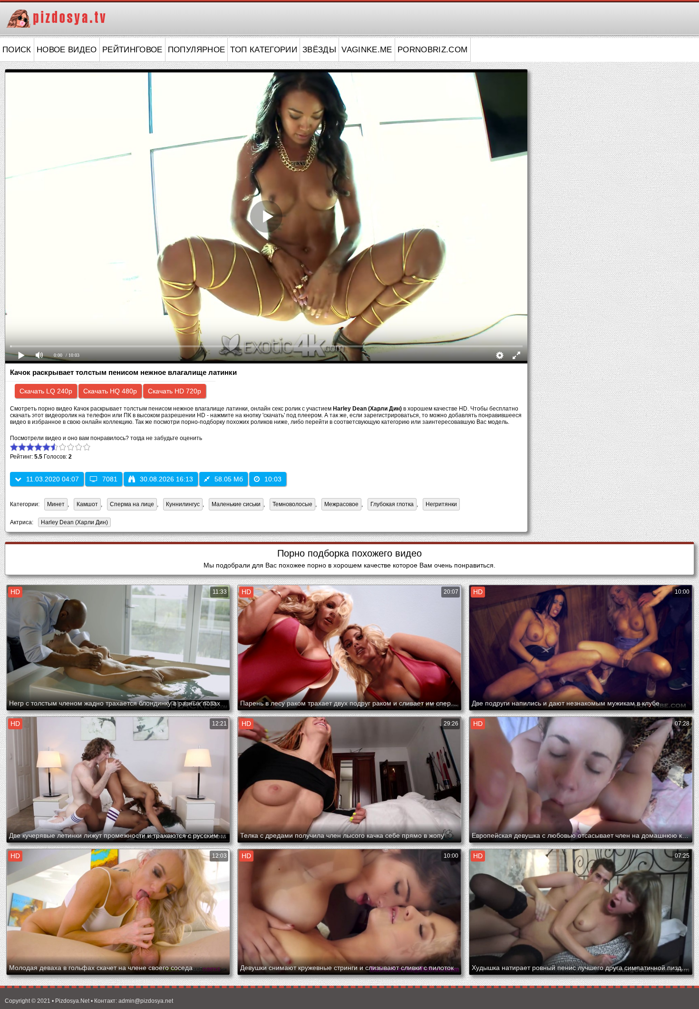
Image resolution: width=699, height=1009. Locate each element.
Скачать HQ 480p (110, 391)
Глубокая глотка (392, 504)
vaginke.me (366, 49)
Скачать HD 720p (174, 391)
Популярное (196, 49)
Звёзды (319, 49)
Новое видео (67, 49)
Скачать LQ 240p (45, 391)
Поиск (16, 49)
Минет (56, 504)
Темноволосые (292, 504)
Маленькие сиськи (236, 504)
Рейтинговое (132, 49)
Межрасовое (341, 504)
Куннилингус (183, 504)
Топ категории (263, 49)
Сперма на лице (132, 504)
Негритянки (441, 504)
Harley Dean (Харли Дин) (73, 523)
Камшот (87, 504)
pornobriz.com (433, 49)
